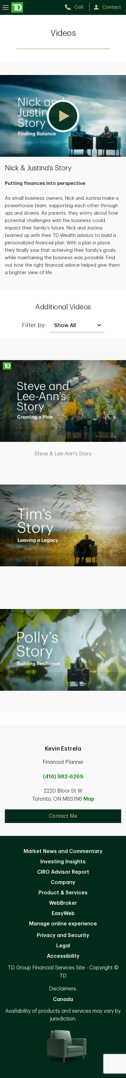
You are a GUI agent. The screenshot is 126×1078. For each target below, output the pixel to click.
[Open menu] (13, 7)
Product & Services (63, 892)
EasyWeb (63, 913)
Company (63, 882)
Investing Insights (63, 861)
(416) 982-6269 (63, 776)
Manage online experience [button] (63, 923)
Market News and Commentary (63, 851)
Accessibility (63, 956)
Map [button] (88, 799)
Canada (63, 999)
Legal (63, 945)
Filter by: (34, 325)
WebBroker (63, 903)
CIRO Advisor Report (63, 872)
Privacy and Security (63, 935)
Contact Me (63, 816)
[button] (63, 116)
